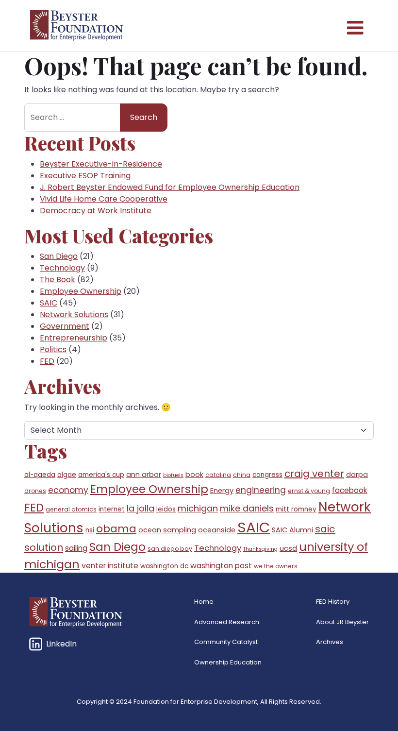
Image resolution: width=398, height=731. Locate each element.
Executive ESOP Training (85, 175)
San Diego (59, 256)
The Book (57, 279)
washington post (221, 566)
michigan (198, 508)
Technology (62, 267)
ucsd (288, 548)
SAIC (48, 302)
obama (116, 528)
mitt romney (296, 509)
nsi (89, 530)
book (194, 474)
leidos (166, 509)
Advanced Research (226, 622)
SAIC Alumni (292, 530)
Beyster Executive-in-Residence (101, 164)
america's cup (101, 474)
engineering (260, 490)
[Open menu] (354, 25)
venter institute (110, 566)
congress (267, 474)
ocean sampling (167, 530)
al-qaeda (39, 474)
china (241, 475)
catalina (218, 475)
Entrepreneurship (73, 337)
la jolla (140, 508)
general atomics (71, 509)
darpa (357, 474)
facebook (349, 490)
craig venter (314, 473)
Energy (221, 490)
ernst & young (309, 491)
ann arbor (143, 474)
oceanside (216, 530)
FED (47, 361)
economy (68, 490)
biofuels (173, 475)
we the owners (276, 566)
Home (204, 601)
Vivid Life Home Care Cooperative (103, 198)
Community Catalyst (226, 641)
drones (35, 491)
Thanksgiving (260, 549)
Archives (329, 641)
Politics (53, 349)
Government (64, 326)
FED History (332, 601)
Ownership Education (228, 662)
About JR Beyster (342, 622)
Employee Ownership (80, 291)
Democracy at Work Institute (95, 210)
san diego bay (170, 548)
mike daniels (247, 508)
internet (112, 509)
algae (66, 474)
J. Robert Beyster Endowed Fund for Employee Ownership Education (169, 187)
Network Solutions (74, 314)
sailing (76, 548)
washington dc (164, 566)
